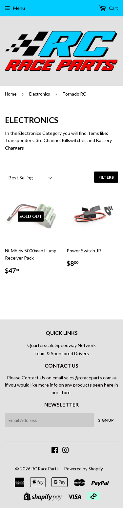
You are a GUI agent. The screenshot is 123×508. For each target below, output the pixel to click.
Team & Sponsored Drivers (61, 353)
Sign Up (106, 420)
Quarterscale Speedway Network (61, 345)
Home (10, 94)
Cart (113, 8)
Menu (19, 8)
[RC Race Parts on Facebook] (54, 451)
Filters (106, 177)
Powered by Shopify (83, 468)
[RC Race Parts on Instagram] (65, 451)
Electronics (39, 94)
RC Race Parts (44, 468)
